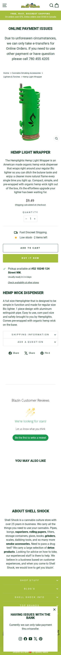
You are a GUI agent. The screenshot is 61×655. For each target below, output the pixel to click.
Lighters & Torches (11, 77)
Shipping (19, 205)
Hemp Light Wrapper (32, 77)
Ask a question (31, 342)
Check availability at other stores (23, 282)
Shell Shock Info (29, 597)
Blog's (29, 588)
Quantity (30, 212)
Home (6, 73)
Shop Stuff (29, 580)
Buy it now (30, 258)
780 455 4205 (39, 59)
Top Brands (29, 605)
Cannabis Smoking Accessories (26, 73)
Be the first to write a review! (30, 437)
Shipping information (30, 334)
